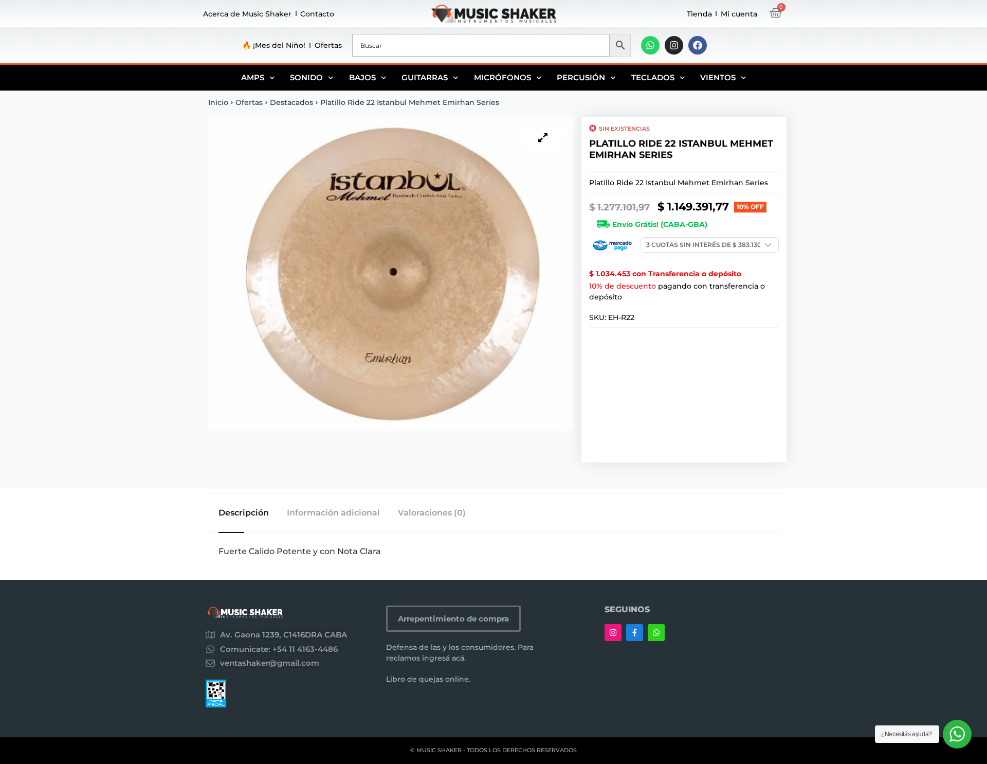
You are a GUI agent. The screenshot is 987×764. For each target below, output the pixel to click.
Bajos (362, 77)
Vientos (718, 77)
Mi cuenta (739, 14)
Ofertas (328, 45)
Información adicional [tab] (333, 513)
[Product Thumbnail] (542, 137)
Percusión (581, 77)
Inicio (218, 102)
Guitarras (424, 77)
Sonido (306, 77)
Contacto (317, 14)
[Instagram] (674, 45)
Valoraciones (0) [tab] (432, 513)
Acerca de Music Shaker (247, 14)
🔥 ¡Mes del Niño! (273, 45)
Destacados (291, 102)
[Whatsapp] (650, 45)
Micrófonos (502, 77)
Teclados (652, 77)
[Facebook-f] (634, 632)
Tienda (699, 14)
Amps (252, 77)
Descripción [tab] (243, 513)
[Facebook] (697, 45)
